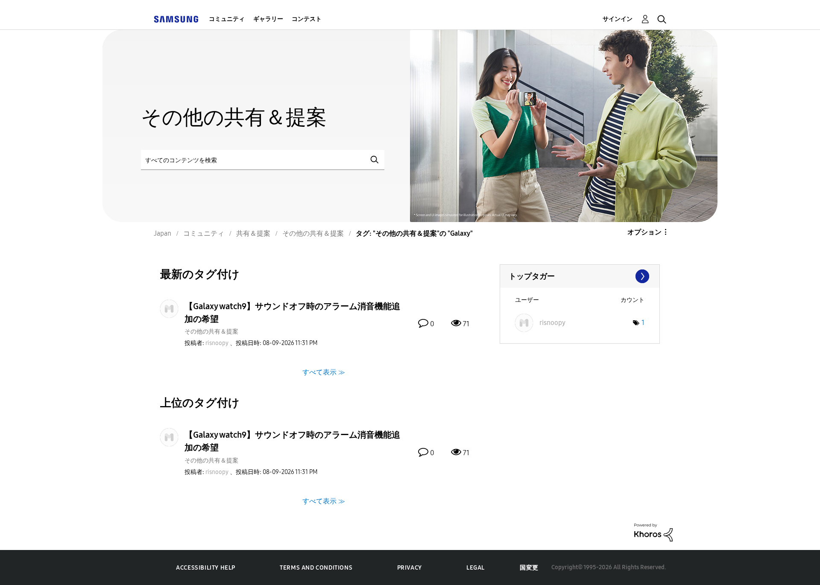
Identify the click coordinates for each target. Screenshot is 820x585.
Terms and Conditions (316, 567)
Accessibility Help (205, 567)
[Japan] (176, 19)
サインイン (618, 19)
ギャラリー (268, 19)
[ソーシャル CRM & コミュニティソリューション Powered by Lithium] (653, 532)
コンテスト (307, 19)
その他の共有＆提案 (211, 331)
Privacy (409, 567)
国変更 (529, 567)
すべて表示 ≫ (323, 372)
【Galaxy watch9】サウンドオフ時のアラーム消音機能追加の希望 (292, 312)
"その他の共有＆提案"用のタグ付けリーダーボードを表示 (579, 276)
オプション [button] (644, 232)
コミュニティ (227, 19)
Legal (475, 567)
